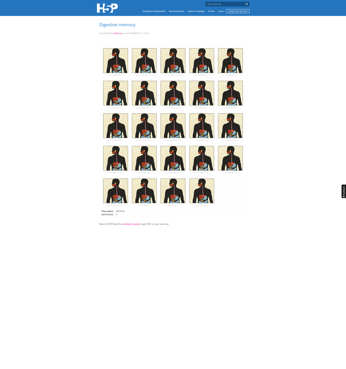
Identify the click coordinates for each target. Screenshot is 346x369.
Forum (211, 11)
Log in (221, 11)
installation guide (131, 224)
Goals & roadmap (196, 11)
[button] (115, 61)
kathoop (117, 33)
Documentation (176, 11)
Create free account (238, 11)
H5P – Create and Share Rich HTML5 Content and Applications (107, 8)
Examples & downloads (154, 11)
